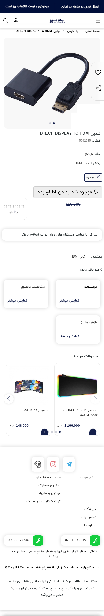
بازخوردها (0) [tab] (89, 322)
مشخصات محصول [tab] (33, 287)
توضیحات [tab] (90, 287)
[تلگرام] (69, 464)
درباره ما (90, 525)
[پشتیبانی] (38, 464)
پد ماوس (72, 31)
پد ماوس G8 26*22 (36, 411)
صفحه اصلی (92, 31)
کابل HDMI (82, 163)
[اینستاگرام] (53, 464)
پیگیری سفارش (49, 485)
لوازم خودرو (88, 477)
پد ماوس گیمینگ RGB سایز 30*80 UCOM (79, 413)
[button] (9, 399)
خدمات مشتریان (48, 477)
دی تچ (89, 154)
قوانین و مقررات (49, 493)
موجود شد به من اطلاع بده (65, 192)
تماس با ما (87, 517)
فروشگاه (90, 509)
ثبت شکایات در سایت (43, 501)
